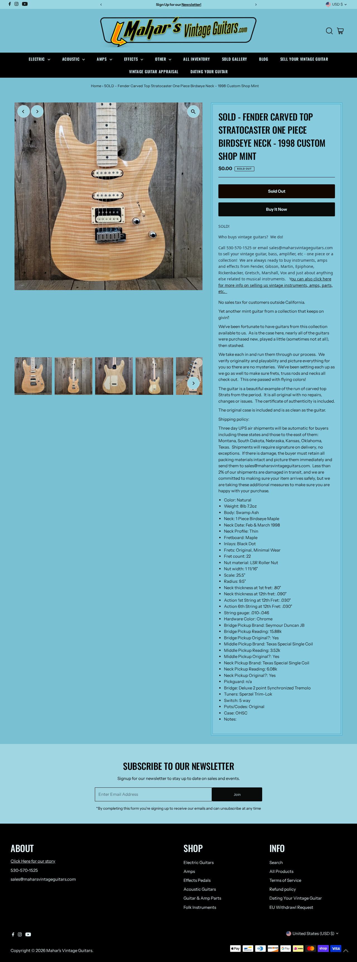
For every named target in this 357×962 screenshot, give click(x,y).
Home (96, 86)
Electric (37, 59)
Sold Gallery (234, 59)
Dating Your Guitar (209, 71)
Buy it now (276, 209)
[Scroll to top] (345, 950)
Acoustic (71, 59)
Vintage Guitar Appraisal (153, 71)
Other (161, 59)
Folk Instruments (200, 907)
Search (276, 862)
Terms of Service (285, 880)
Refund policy (282, 889)
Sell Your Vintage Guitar (304, 59)
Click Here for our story (33, 861)
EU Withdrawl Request (291, 907)
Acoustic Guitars (200, 889)
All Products (281, 871)
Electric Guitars (199, 862)
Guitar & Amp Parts (202, 898)
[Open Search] (329, 31)
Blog (263, 59)
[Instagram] (19, 935)
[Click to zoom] (193, 111)
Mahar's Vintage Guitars (69, 950)
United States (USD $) (313, 933)
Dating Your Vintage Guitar (295, 898)
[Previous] (23, 111)
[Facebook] (13, 935)
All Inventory (196, 59)
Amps (102, 59)
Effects (131, 59)
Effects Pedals (197, 880)
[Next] (37, 111)
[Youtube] (28, 935)
